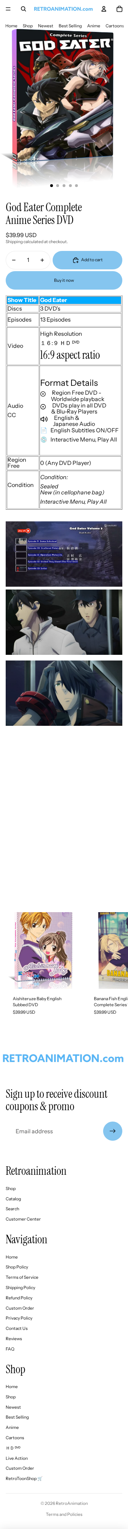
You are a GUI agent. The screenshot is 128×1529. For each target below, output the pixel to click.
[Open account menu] (104, 9)
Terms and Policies (64, 1514)
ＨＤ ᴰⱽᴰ (13, 1448)
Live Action (17, 1458)
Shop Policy (17, 1267)
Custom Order (20, 1308)
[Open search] (23, 9)
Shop (28, 25)
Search (12, 1208)
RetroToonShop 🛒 (24, 1478)
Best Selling (70, 25)
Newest (45, 25)
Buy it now (64, 280)
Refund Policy (19, 1297)
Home (11, 25)
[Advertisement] (64, 833)
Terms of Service (22, 1277)
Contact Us (17, 1328)
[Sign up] (112, 1131)
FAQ (10, 1349)
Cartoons (115, 25)
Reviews (14, 1338)
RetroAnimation (72, 1503)
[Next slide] (116, 967)
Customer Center (23, 1219)
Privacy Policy (19, 1318)
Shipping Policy (20, 1287)
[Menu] (8, 9)
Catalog (13, 1198)
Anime (93, 25)
